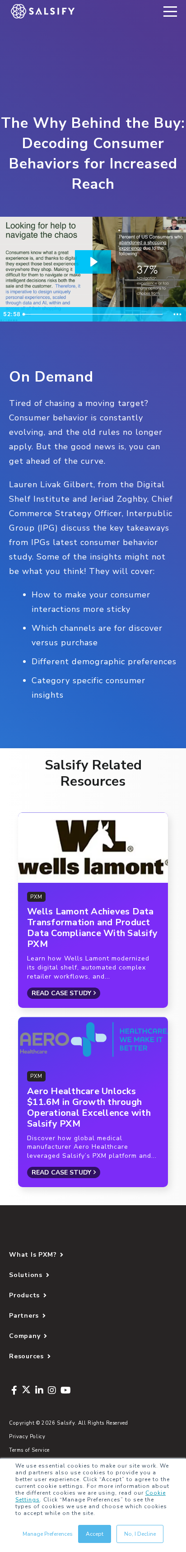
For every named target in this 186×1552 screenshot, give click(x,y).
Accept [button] (94, 1534)
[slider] (93, 314)
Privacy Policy (27, 1436)
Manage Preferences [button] (48, 1534)
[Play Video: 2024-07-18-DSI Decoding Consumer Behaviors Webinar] (93, 262)
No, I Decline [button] (140, 1534)
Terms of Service (29, 1450)
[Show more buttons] (177, 314)
